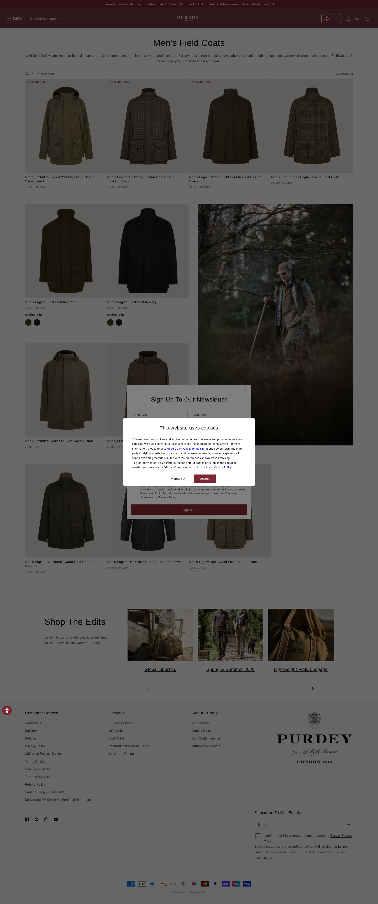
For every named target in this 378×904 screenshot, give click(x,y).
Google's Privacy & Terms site (186, 448)
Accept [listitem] (205, 478)
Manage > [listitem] (178, 478)
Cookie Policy (222, 467)
